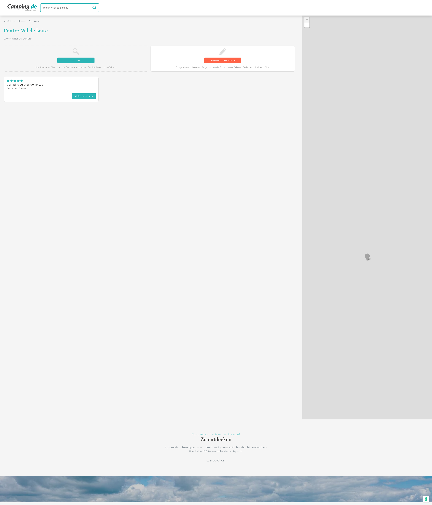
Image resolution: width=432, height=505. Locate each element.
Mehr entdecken (84, 96)
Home (22, 21)
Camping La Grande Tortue (25, 84)
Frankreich (35, 21)
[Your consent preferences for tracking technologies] (426, 499)
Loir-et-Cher (215, 460)
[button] (367, 257)
